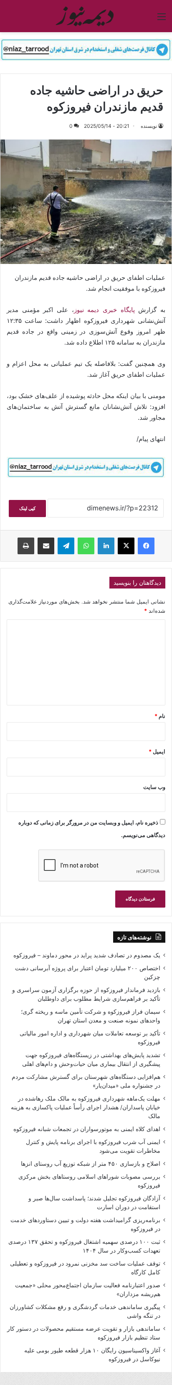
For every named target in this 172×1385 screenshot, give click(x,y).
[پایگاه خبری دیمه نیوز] (86, 16)
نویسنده (149, 126)
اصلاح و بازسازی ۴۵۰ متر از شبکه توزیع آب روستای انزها (90, 1163)
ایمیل (157, 751)
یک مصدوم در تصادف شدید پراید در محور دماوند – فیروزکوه (86, 955)
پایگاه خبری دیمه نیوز (106, 310)
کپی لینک (27, 508)
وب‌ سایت (154, 787)
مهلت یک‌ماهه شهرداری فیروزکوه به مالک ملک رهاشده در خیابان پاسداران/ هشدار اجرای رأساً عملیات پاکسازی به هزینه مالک (85, 1107)
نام (159, 716)
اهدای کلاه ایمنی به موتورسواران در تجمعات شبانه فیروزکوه (86, 1129)
